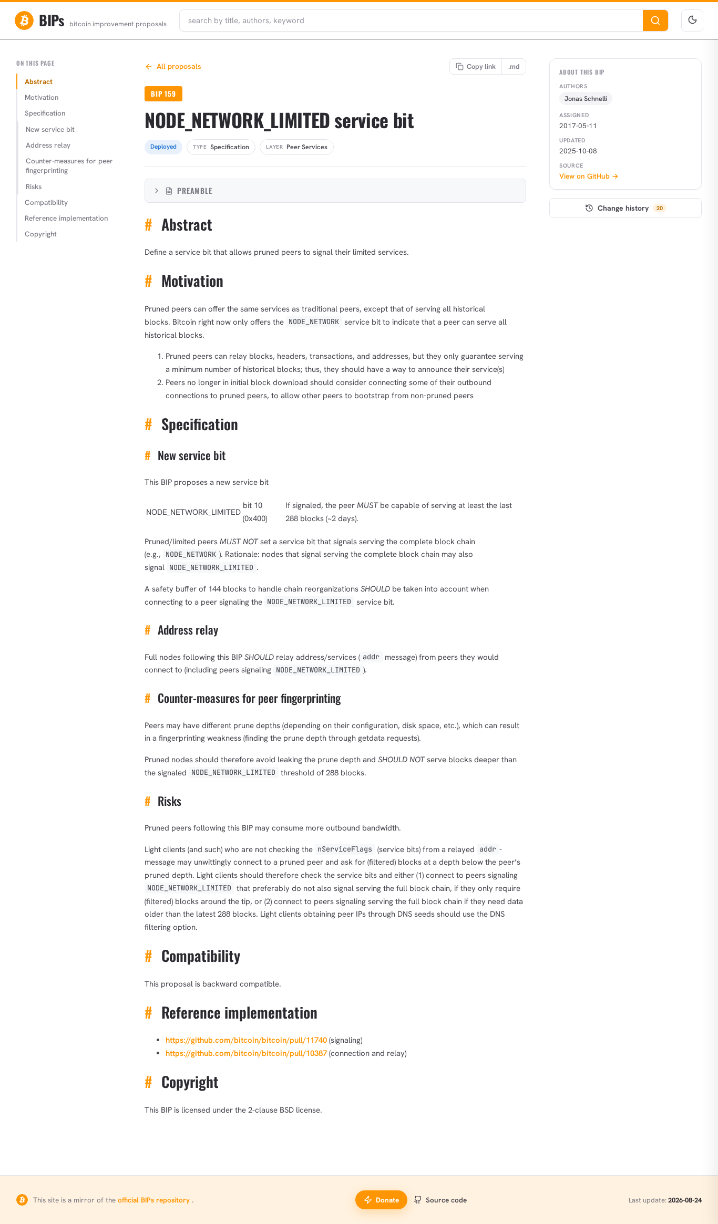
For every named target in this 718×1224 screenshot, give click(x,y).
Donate (387, 1200)
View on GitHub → (589, 176)
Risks (34, 186)
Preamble (194, 190)
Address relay (48, 145)
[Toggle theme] (692, 20)
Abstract (39, 81)
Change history (630, 208)
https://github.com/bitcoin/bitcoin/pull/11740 (246, 1040)
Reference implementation (66, 218)
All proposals (179, 66)
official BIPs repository (155, 1200)
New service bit (50, 129)
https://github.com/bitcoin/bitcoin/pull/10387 (246, 1053)
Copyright (41, 233)
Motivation (41, 97)
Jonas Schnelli (586, 98)
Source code (446, 1200)
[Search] (655, 20)
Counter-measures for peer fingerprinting (69, 165)
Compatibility (46, 202)
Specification (45, 113)
